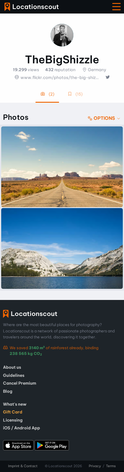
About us (12, 367)
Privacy (95, 466)
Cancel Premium (19, 383)
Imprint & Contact (23, 466)
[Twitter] (107, 77)
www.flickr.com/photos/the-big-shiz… (59, 77)
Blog (7, 391)
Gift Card (12, 412)
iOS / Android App (21, 428)
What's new (14, 404)
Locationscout (32, 7)
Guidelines (13, 375)
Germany (97, 69)
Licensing (13, 420)
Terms (111, 466)
